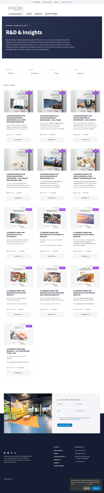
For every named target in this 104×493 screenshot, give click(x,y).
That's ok (96, 488)
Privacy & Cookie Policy (81, 484)
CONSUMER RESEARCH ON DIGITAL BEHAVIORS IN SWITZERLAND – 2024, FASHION (84, 118)
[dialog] (86, 485)
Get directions (81, 461)
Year (53, 69)
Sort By (77, 69)
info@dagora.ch (81, 453)
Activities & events (15, 13)
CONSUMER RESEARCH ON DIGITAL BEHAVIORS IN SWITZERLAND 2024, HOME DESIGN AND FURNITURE (16, 119)
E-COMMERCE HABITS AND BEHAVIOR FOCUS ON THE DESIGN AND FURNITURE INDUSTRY (52, 293)
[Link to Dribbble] (11, 453)
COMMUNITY (57, 460)
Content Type (9, 69)
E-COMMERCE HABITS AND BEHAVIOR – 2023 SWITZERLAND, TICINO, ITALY (18, 351)
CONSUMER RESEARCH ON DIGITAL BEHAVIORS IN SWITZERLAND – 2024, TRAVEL (50, 118)
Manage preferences (76, 488)
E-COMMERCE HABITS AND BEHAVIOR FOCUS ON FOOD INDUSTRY (16, 293)
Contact (56, 2)
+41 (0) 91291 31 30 (81, 450)
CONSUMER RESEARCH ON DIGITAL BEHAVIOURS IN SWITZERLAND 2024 (49, 176)
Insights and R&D (47, 2)
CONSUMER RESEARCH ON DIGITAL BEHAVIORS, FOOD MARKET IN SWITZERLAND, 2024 (84, 176)
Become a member (59, 466)
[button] (23, 13)
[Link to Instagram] (4, 453)
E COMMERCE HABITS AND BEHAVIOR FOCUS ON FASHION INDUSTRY (84, 293)
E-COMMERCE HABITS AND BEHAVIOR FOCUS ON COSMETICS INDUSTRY (52, 234)
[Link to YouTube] (8, 453)
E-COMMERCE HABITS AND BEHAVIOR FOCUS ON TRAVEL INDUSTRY (83, 234)
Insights (56, 463)
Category (31, 69)
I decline (86, 488)
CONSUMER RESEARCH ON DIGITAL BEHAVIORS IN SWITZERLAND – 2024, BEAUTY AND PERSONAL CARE (17, 177)
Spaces (56, 453)
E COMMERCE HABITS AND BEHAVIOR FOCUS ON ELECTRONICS (16, 234)
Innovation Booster (66, 2)
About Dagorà (36, 2)
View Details (18, 139)
